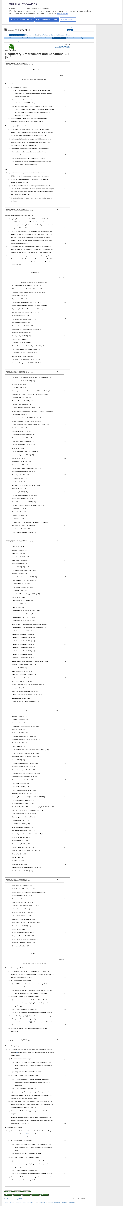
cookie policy (62, 14)
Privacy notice (57, 1202)
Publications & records (59, 38)
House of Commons (10, 38)
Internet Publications (64, 46)
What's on (29, 38)
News (78, 38)
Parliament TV (71, 38)
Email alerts (76, 27)
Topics (83, 38)
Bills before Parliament (49, 41)
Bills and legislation (38, 41)
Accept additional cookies (21, 19)
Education (69, 35)
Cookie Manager (71, 1202)
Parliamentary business (17, 35)
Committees (48, 38)
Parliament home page (15, 41)
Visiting (62, 35)
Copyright (50, 1202)
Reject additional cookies (46, 19)
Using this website (42, 1202)
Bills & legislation (38, 38)
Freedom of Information (27, 1202)
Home (6, 35)
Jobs (35, 1202)
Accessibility (69, 27)
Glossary (12, 1202)
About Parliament (44, 35)
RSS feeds (84, 27)
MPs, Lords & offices (31, 35)
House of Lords (21, 38)
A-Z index (6, 1202)
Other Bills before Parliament (62, 47)
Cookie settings (67, 19)
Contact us (91, 27)
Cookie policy (63, 1202)
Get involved (55, 35)
